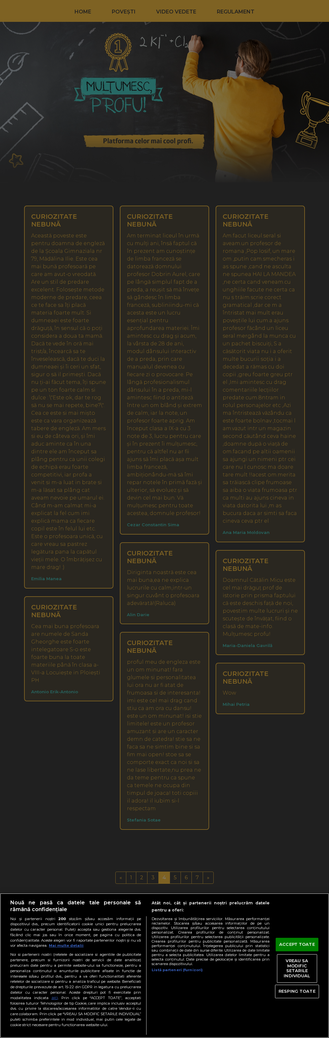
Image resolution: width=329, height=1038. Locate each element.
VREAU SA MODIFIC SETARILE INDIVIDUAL (297, 968)
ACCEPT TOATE (297, 944)
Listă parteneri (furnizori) (177, 970)
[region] (164, 965)
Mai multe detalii (66, 945)
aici (54, 997)
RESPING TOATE (297, 991)
